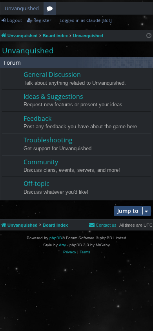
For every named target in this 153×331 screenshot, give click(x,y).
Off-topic (36, 183)
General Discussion (52, 74)
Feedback (37, 118)
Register (42, 20)
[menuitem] (103, 225)
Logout (14, 20)
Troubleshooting (48, 140)
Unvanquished (22, 8)
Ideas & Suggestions (53, 96)
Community (41, 162)
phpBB (55, 238)
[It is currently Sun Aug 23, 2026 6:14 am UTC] (148, 35)
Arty (62, 245)
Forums (51, 10)
